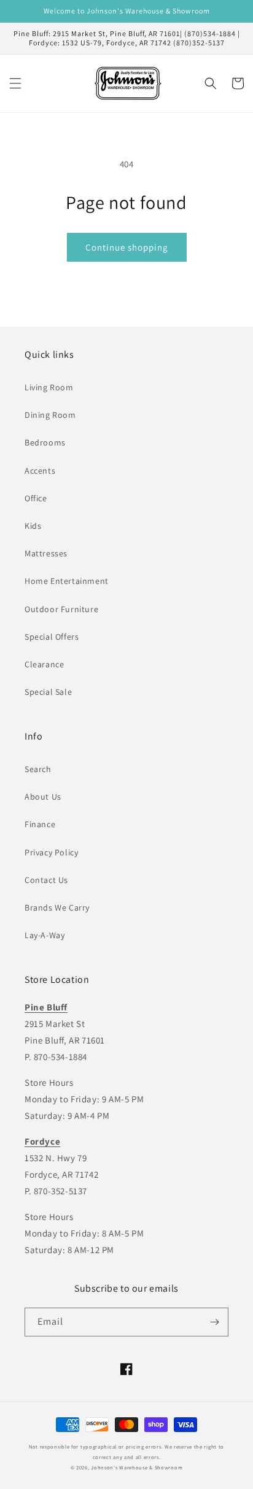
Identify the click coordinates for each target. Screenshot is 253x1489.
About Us (43, 796)
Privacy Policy (51, 852)
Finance (40, 824)
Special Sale (48, 691)
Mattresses (46, 553)
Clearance (44, 664)
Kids (33, 525)
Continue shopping (126, 247)
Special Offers (52, 636)
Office (36, 498)
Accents (40, 470)
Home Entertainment (67, 580)
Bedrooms (45, 442)
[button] (15, 83)
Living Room (49, 387)
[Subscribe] (214, 1322)
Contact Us (46, 879)
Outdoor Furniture (61, 609)
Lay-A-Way (44, 935)
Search (38, 769)
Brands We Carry (57, 907)
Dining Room (50, 414)
